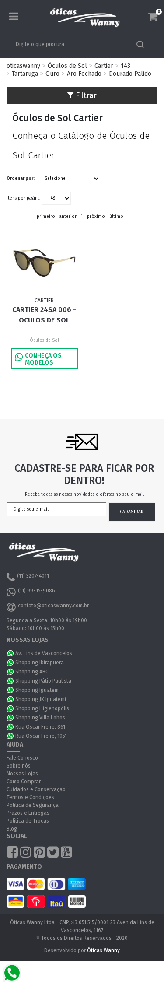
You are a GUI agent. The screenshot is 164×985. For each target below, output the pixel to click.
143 (125, 66)
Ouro (52, 73)
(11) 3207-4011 (33, 576)
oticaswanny (23, 66)
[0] (152, 16)
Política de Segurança (33, 805)
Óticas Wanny (103, 950)
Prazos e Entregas (28, 813)
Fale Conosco (22, 758)
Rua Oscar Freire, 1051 (41, 736)
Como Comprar (24, 781)
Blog (12, 829)
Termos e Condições (30, 797)
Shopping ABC (32, 672)
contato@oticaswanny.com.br (53, 606)
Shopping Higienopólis (42, 708)
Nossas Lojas (22, 774)
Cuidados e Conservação (36, 789)
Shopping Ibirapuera (39, 662)
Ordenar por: (21, 178)
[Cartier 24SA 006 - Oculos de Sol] (44, 263)
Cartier (103, 66)
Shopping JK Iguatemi (40, 699)
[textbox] (67, 44)
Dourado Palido (130, 73)
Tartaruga (25, 73)
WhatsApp (11, 653)
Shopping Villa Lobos (40, 718)
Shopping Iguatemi (37, 690)
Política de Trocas (28, 821)
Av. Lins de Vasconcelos (43, 653)
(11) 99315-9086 (36, 591)
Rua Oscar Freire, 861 (40, 727)
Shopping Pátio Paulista (43, 681)
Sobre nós (19, 766)
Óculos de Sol (67, 66)
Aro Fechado (84, 73)
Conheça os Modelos (43, 359)
